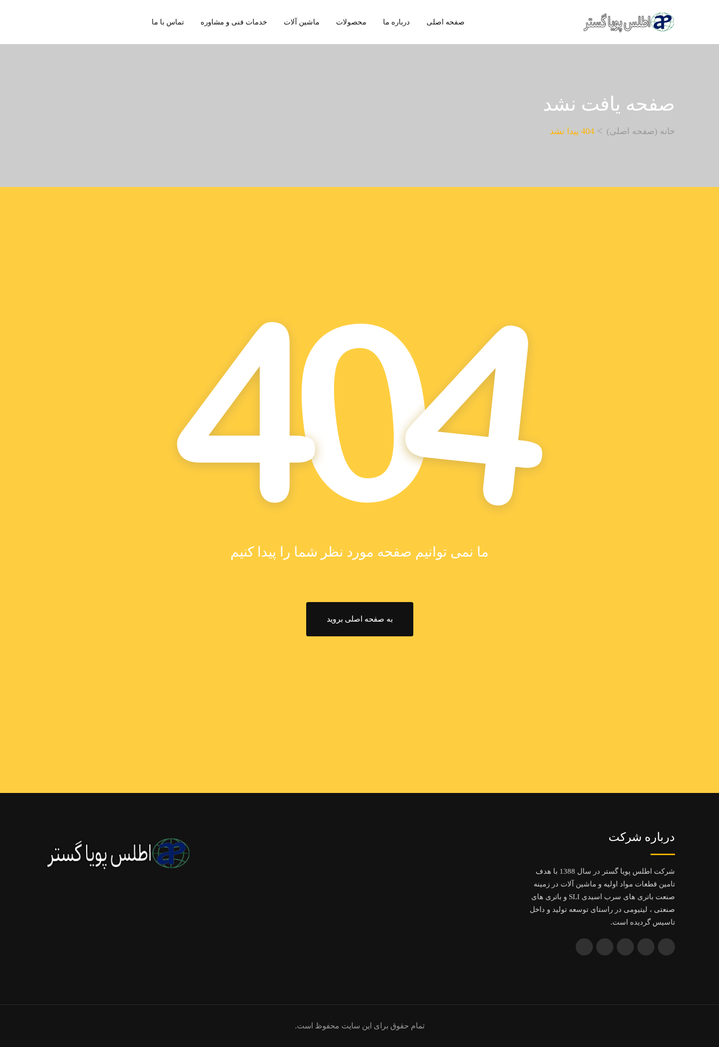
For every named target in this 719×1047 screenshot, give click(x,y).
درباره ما (396, 22)
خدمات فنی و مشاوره (234, 22)
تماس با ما (168, 22)
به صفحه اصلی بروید (360, 619)
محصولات (351, 22)
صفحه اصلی (446, 22)
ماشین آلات (301, 22)
